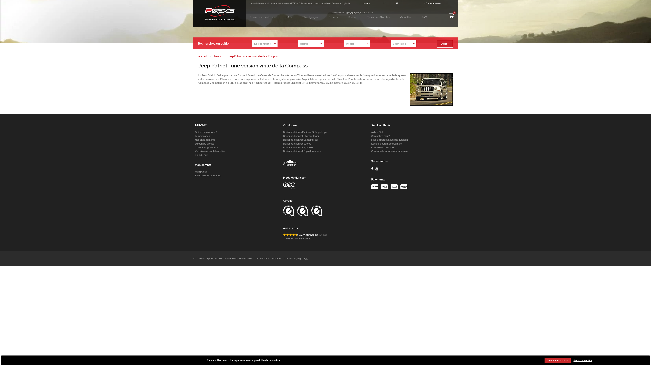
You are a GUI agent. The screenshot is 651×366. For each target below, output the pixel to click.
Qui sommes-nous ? (206, 132)
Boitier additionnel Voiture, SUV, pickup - (305, 132)
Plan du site (201, 155)
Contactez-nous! (433, 3)
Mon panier (201, 171)
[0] (451, 17)
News (217, 56)
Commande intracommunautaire (389, 151)
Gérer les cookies (583, 360)
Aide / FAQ (377, 132)
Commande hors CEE (382, 147)
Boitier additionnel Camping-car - (301, 139)
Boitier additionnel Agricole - (298, 147)
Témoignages (310, 17)
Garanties (405, 17)
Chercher (445, 44)
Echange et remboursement (386, 143)
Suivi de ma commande (208, 175)
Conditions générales (206, 147)
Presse (352, 17)
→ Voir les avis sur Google (297, 238)
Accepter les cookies (558, 360)
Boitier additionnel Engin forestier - (302, 151)
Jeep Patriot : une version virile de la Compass (253, 56)
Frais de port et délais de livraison (389, 139)
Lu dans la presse (204, 143)
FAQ (424, 17)
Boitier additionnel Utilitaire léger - (302, 136)
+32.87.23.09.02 (352, 13)
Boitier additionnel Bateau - (298, 143)
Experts (333, 17)
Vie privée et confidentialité (210, 151)
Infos (289, 17)
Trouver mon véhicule (262, 17)
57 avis (323, 234)
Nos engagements (205, 139)
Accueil (202, 56)
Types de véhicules (378, 17)
